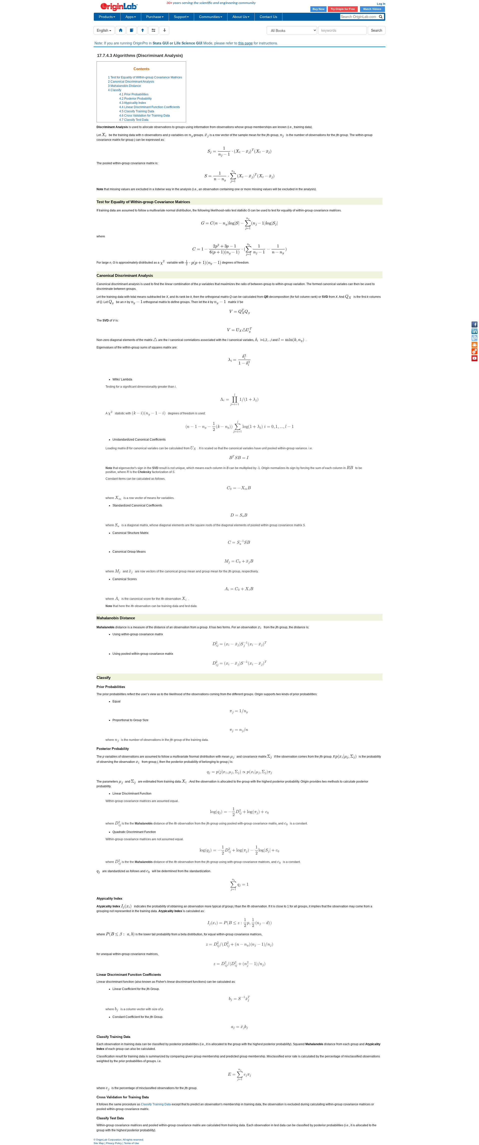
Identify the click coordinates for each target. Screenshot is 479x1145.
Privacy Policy (114, 1143)
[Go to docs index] (120, 30)
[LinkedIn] (474, 331)
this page (245, 42)
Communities (209, 17)
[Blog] (474, 338)
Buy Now (319, 8)
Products (106, 17)
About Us (240, 17)
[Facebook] (474, 324)
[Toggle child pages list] (164, 30)
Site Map (99, 1143)
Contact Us (268, 17)
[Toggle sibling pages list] (153, 30)
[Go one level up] (142, 30)
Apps (129, 17)
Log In (381, 3)
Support (180, 17)
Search (376, 30)
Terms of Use (131, 1143)
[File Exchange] (474, 351)
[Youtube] (474, 358)
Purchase (153, 17)
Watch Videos (372, 8)
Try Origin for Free (343, 8)
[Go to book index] (131, 30)
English (103, 30)
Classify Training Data (156, 1104)
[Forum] (474, 344)
